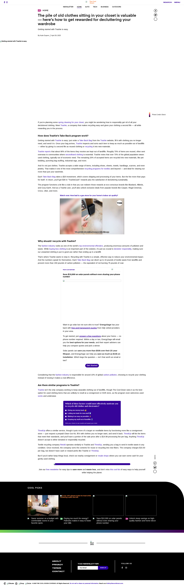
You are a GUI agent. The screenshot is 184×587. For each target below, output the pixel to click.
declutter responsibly (122, 249)
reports (48, 151)
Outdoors (116, 7)
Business (104, 7)
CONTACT (58, 571)
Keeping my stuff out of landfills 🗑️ (80, 419)
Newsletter (68, 7)
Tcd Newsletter (88, 564)
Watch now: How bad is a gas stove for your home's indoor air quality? (89, 195)
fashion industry (48, 246)
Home (79, 7)
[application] (92, 216)
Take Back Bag (85, 140)
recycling (88, 146)
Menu (177, 2)
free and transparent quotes (84, 328)
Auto (87, 7)
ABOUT (56, 561)
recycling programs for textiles (97, 169)
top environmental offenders (91, 246)
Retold (63, 445)
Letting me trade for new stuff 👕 (79, 413)
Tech (95, 7)
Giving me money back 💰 (77, 410)
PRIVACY (57, 565)
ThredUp (41, 430)
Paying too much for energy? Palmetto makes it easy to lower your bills (77, 520)
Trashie (63, 125)
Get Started (92, 366)
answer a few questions (90, 336)
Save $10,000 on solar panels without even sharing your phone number (109, 520)
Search (167, 2)
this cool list (115, 469)
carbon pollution (110, 375)
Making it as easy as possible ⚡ (79, 416)
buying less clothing (57, 249)
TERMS (56, 568)
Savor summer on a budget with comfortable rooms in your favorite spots (44, 520)
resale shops (103, 456)
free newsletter (52, 469)
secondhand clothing (74, 155)
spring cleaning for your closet (71, 122)
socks (40, 396)
